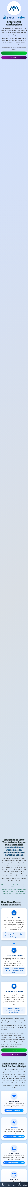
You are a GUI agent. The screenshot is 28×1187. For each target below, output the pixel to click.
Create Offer (14, 1054)
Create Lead (14, 1050)
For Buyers (14, 53)
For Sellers (14, 57)
